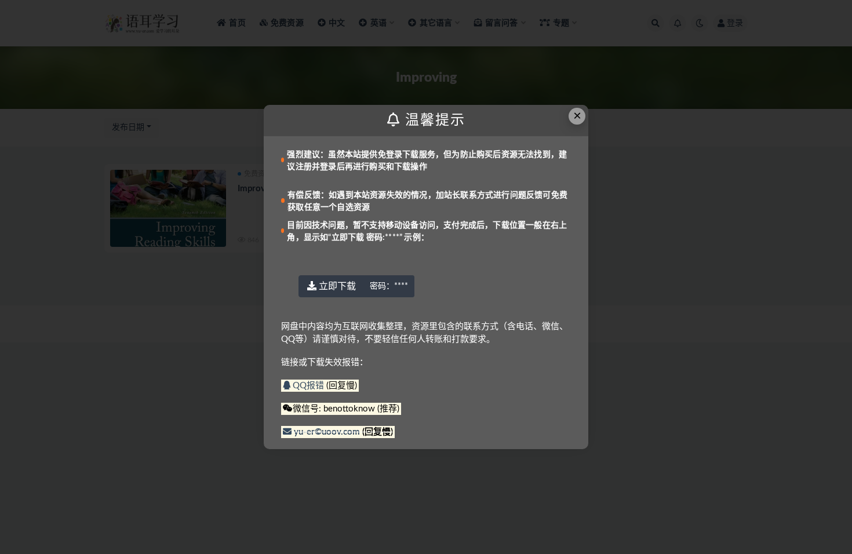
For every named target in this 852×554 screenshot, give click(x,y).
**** (389, 286)
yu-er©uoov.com (327, 432)
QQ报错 (308, 385)
